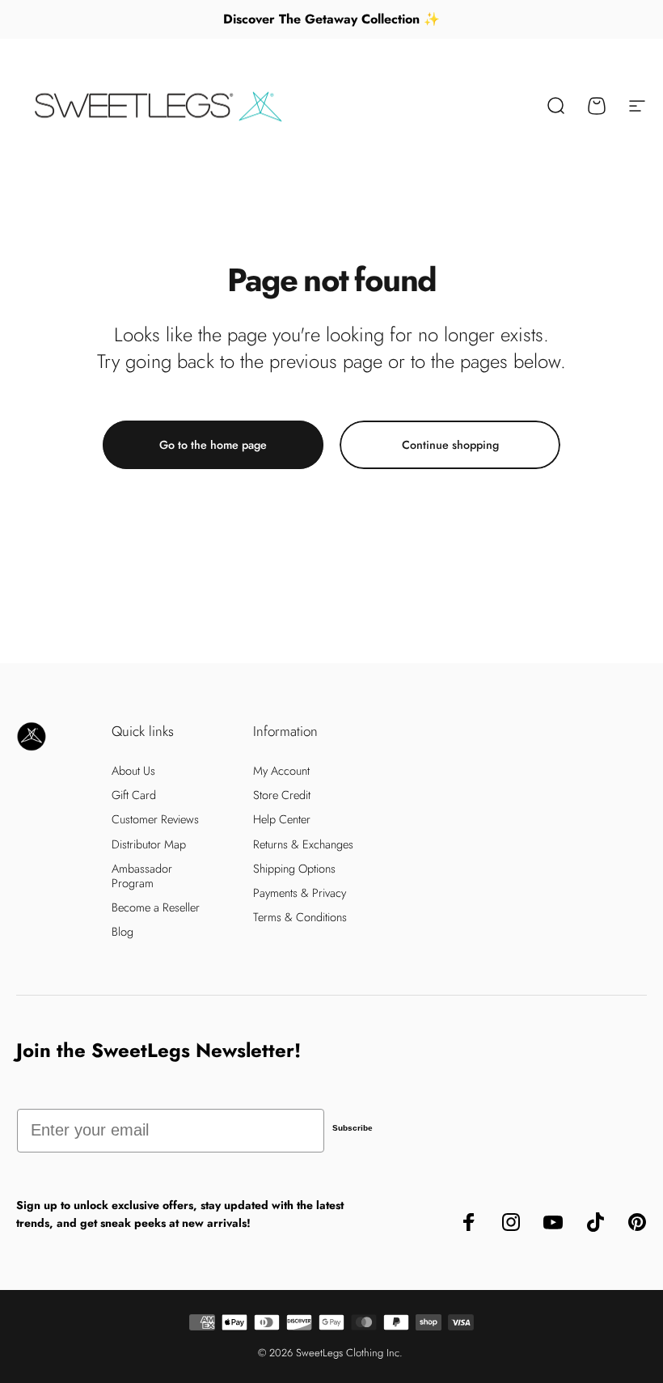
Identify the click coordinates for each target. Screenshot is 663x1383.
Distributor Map (149, 844)
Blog (122, 931)
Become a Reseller (156, 907)
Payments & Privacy (299, 893)
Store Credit (281, 795)
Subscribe (352, 1127)
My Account (281, 770)
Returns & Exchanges (303, 844)
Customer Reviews (155, 819)
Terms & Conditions (300, 917)
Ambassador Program (142, 875)
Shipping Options (294, 868)
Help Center (281, 819)
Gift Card (134, 795)
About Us (133, 770)
